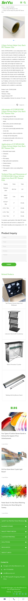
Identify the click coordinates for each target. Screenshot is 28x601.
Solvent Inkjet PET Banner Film (10, 8)
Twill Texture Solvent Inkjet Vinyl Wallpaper (14, 304)
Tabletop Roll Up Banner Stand (14, 395)
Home (2, 7)
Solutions (6, 542)
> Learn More (4, 444)
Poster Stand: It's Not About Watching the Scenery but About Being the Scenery (13, 505)
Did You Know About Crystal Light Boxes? (11, 470)
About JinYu (6, 552)
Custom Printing (8, 537)
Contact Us (21, 105)
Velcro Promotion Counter (14, 364)
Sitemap (8, 591)
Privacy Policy (18, 591)
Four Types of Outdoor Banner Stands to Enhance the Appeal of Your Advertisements (13, 436)
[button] (13, 40)
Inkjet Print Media (10, 7)
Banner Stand (7, 526)
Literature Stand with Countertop (14, 334)
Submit (9, 264)
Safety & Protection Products (14, 521)
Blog (14, 408)
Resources (6, 547)
